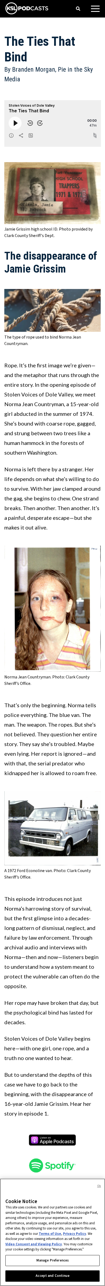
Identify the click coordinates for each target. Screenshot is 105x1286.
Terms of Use (50, 1233)
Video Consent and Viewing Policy (33, 1244)
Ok (99, 1186)
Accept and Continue (52, 1275)
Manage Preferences (52, 1260)
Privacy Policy (74, 1233)
